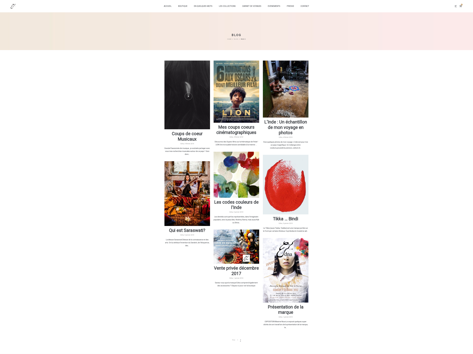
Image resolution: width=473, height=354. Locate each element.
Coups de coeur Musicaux (187, 136)
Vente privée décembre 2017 (236, 271)
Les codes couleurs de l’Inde (236, 205)
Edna (182, 144)
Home (229, 39)
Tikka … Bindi (285, 218)
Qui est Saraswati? (187, 230)
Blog (236, 39)
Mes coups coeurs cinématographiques (236, 130)
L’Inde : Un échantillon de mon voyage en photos (285, 127)
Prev (233, 340)
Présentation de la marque (286, 309)
